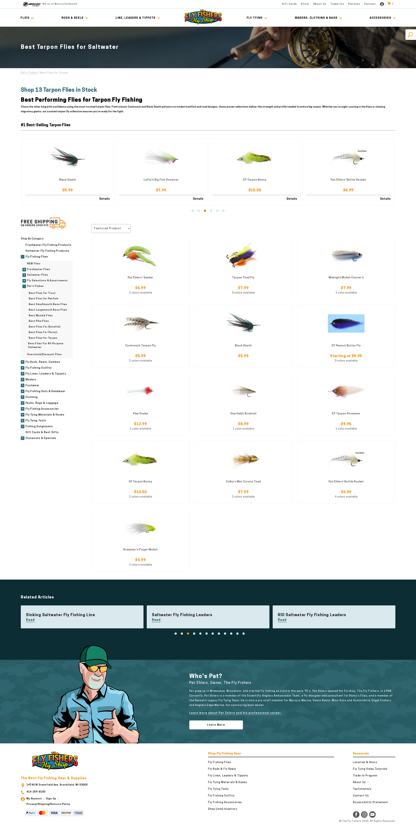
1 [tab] (192, 211)
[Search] (410, 34)
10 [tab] (231, 633)
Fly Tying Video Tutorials (370, 769)
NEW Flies (33, 264)
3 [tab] (205, 211)
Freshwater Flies (38, 269)
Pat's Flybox (29, 73)
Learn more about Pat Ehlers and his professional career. (235, 713)
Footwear (32, 385)
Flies (25, 18)
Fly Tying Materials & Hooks (45, 415)
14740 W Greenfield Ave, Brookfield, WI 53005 (57, 785)
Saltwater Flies (37, 275)
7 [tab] (213, 633)
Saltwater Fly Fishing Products (47, 251)
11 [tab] (237, 633)
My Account (34, 799)
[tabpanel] (68, 172)
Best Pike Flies (39, 321)
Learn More (216, 725)
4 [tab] (211, 211)
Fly (255, 18)
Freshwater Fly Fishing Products (49, 245)
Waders (31, 379)
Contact (370, 4)
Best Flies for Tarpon (43, 338)
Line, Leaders (136, 18)
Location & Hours (365, 762)
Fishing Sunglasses (39, 426)
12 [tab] (243, 633)
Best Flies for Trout (42, 293)
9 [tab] (225, 633)
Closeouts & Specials (41, 438)
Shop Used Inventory (222, 809)
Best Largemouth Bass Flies (48, 310)
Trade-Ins (337, 4)
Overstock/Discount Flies (44, 354)
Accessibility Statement (370, 802)
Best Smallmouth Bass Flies (48, 304)
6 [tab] (223, 211)
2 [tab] (199, 211)
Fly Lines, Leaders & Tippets (46, 374)
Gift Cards (289, 4)
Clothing (32, 397)
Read (30, 620)
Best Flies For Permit (43, 332)
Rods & (73, 18)
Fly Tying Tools (36, 420)
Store (305, 4)
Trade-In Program (365, 775)
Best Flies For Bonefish (45, 327)
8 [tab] (219, 633)
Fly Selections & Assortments (47, 281)
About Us (319, 4)
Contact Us (361, 795)
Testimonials (362, 789)
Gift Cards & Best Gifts (42, 432)
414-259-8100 (35, 792)
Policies (354, 4)
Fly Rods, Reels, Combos (43, 362)
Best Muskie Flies (41, 316)
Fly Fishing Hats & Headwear (45, 391)
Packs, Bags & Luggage (42, 403)
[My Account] (382, 4)
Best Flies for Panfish (43, 299)
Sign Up (51, 799)
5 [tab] (217, 211)
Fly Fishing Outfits (39, 368)
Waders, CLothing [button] (316, 18)
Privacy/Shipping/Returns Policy (48, 804)
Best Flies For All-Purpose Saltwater (45, 345)
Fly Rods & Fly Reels (222, 769)
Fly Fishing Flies (37, 257)
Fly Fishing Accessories (42, 409)
